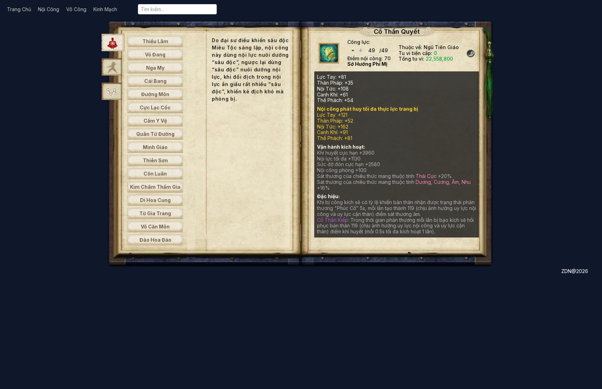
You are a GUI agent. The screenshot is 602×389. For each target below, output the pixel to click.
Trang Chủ (19, 9)
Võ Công (76, 9)
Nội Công (48, 9)
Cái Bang (155, 81)
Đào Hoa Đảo (155, 240)
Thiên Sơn (155, 160)
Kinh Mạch (105, 9)
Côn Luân (155, 174)
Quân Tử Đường (155, 134)
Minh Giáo (155, 147)
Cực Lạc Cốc (155, 107)
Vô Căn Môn (155, 226)
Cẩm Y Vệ (155, 121)
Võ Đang (155, 54)
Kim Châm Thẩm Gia (155, 187)
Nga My (155, 68)
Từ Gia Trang (155, 213)
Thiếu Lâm (155, 41)
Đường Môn (155, 94)
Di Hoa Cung (155, 200)
